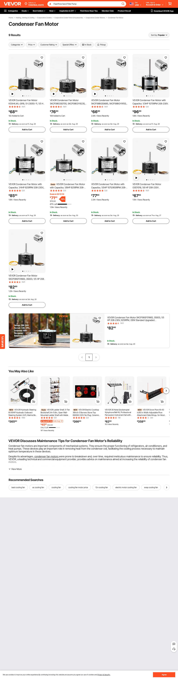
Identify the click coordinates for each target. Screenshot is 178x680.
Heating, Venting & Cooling (25, 18)
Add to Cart (27, 129)
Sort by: (154, 35)
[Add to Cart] (34, 402)
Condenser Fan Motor (115, 18)
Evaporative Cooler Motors (95, 18)
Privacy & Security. (103, 675)
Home (11, 18)
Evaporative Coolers (44, 18)
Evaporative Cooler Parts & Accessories (69, 18)
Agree (164, 675)
